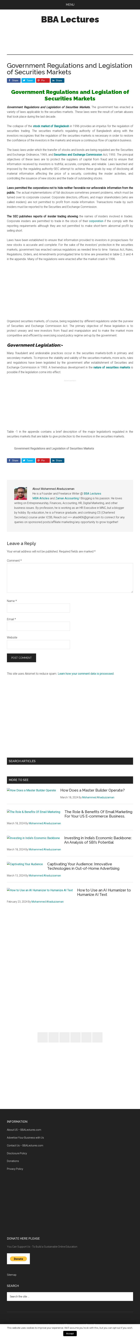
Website (12, 637)
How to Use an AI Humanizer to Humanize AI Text (104, 892)
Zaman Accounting (67, 498)
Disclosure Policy (17, 1153)
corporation (96, 221)
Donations (13, 1161)
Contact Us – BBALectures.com (25, 1145)
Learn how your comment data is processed (86, 673)
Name (12, 601)
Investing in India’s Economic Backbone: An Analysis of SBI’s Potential (98, 840)
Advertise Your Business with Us (25, 1137)
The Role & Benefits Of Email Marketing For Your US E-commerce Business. (98, 814)
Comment (14, 560)
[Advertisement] (73, 39)
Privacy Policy (15, 1168)
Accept (70, 1333)
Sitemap (11, 1274)
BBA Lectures (70, 19)
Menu (70, 4)
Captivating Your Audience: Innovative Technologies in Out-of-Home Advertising (83, 866)
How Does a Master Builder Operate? (92, 790)
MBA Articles (40, 498)
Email (11, 619)
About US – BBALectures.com (24, 1129)
